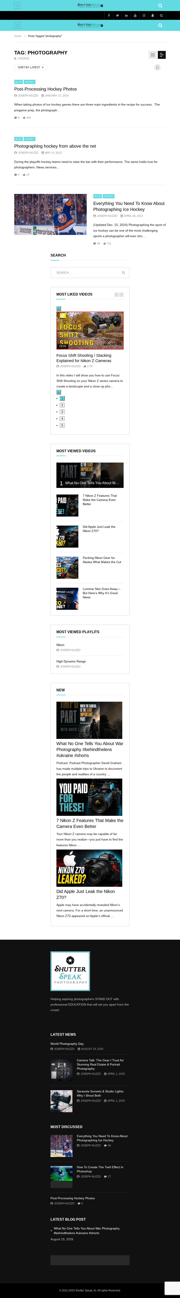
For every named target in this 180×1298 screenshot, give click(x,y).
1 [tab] (62, 398)
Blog (18, 82)
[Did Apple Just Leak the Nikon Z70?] (67, 537)
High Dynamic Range (71, 661)
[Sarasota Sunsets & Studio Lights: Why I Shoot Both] (61, 1101)
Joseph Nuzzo (28, 95)
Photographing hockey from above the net (55, 146)
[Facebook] (108, 15)
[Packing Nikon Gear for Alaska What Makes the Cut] (67, 568)
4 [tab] (62, 418)
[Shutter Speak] (90, 5)
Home (18, 36)
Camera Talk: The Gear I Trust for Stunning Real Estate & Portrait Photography (100, 1064)
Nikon (60, 645)
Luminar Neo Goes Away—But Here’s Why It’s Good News (101, 593)
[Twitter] (117, 15)
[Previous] (58, 308)
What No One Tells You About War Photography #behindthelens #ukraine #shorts (89, 749)
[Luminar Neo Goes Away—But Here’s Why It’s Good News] (67, 599)
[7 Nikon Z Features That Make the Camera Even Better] (67, 506)
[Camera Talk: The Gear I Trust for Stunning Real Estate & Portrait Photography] (61, 1070)
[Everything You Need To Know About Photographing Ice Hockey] (50, 214)
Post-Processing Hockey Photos (45, 89)
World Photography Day (67, 1043)
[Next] (58, 392)
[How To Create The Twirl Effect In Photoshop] (61, 1177)
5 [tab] (62, 425)
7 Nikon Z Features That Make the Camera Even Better (100, 500)
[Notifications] (152, 15)
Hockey (29, 82)
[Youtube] (135, 15)
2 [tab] (62, 405)
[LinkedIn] (126, 15)
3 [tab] (62, 411)
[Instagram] (143, 15)
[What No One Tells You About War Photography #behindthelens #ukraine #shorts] (90, 475)
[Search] (160, 5)
